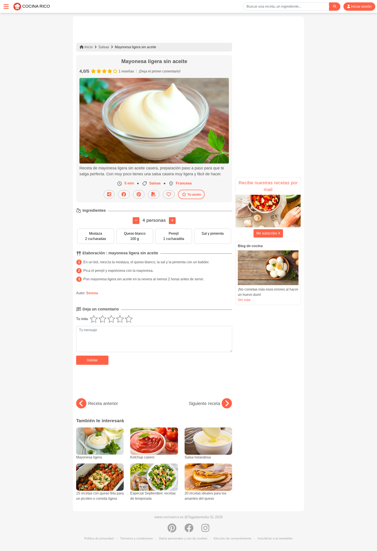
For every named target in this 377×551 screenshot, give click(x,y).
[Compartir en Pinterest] (138, 194)
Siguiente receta (204, 403)
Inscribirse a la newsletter (275, 538)
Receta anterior (103, 403)
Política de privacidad (99, 538)
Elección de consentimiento (232, 538)
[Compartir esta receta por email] (109, 194)
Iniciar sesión (361, 6)
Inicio (88, 47)
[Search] (334, 6)
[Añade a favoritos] (169, 194)
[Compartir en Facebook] (124, 194)
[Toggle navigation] (6, 6)
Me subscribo (267, 233)
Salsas (103, 47)
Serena (92, 293)
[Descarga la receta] (153, 194)
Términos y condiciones (136, 538)
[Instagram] (205, 530)
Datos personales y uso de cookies (183, 538)
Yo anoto (194, 194)
